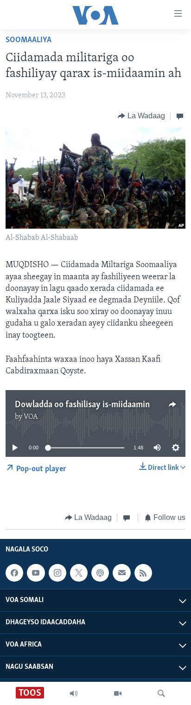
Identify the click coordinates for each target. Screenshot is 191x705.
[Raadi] (161, 693)
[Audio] (74, 693)
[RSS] (143, 573)
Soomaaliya (28, 40)
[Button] (141, 116)
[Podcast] (100, 573)
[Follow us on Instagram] (57, 573)
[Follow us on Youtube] (36, 573)
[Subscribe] (121, 573)
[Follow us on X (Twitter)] (79, 573)
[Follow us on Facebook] (14, 573)
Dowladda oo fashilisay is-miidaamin (82, 405)
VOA (31, 417)
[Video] (118, 693)
